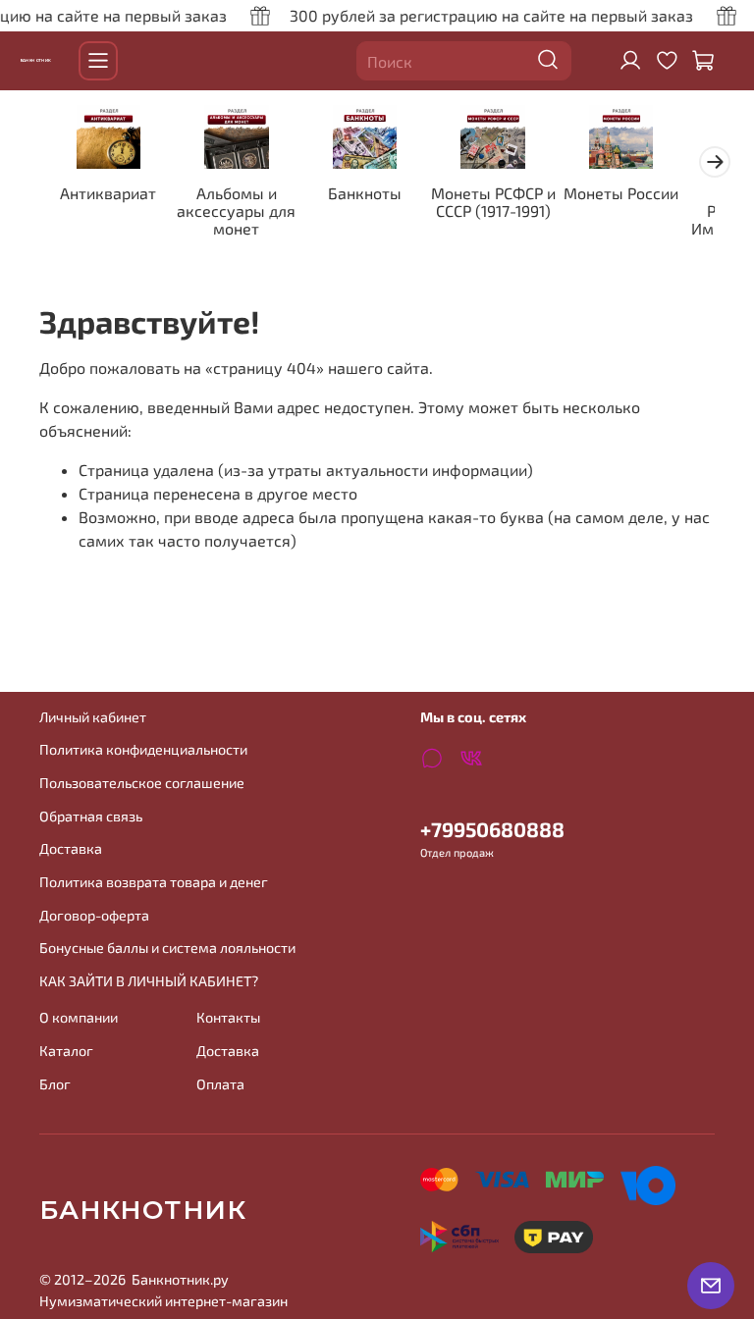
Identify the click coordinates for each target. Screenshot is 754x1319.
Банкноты (365, 194)
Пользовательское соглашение (141, 782)
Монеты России (621, 194)
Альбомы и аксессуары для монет (236, 211)
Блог (55, 1084)
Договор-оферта (94, 915)
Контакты (228, 1017)
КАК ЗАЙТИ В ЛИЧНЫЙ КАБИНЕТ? (148, 981)
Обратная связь (90, 816)
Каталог (66, 1050)
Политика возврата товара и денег (153, 881)
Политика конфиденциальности (143, 749)
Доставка (70, 848)
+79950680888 (492, 829)
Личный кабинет (92, 717)
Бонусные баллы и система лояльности (167, 947)
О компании (78, 1017)
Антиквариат (108, 194)
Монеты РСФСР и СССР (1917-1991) (493, 203)
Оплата (220, 1084)
